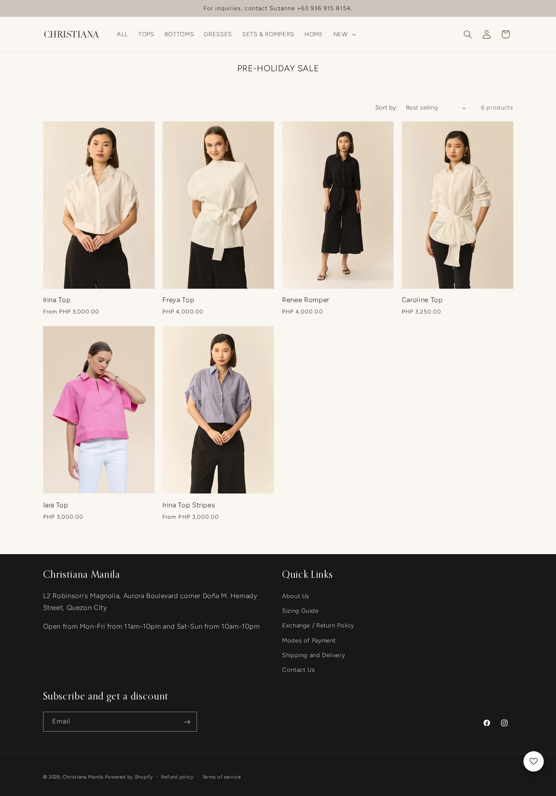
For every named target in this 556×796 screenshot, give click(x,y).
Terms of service (221, 777)
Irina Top (57, 300)
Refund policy (177, 777)
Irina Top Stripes (188, 505)
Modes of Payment (309, 640)
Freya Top (178, 300)
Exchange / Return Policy (318, 625)
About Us (295, 596)
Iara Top (55, 505)
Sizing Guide (300, 610)
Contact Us (298, 670)
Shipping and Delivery (313, 655)
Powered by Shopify (129, 777)
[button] (343, 34)
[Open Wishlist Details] (533, 761)
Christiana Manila (83, 777)
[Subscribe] (186, 722)
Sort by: (386, 107)
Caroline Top (422, 300)
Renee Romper (305, 300)
